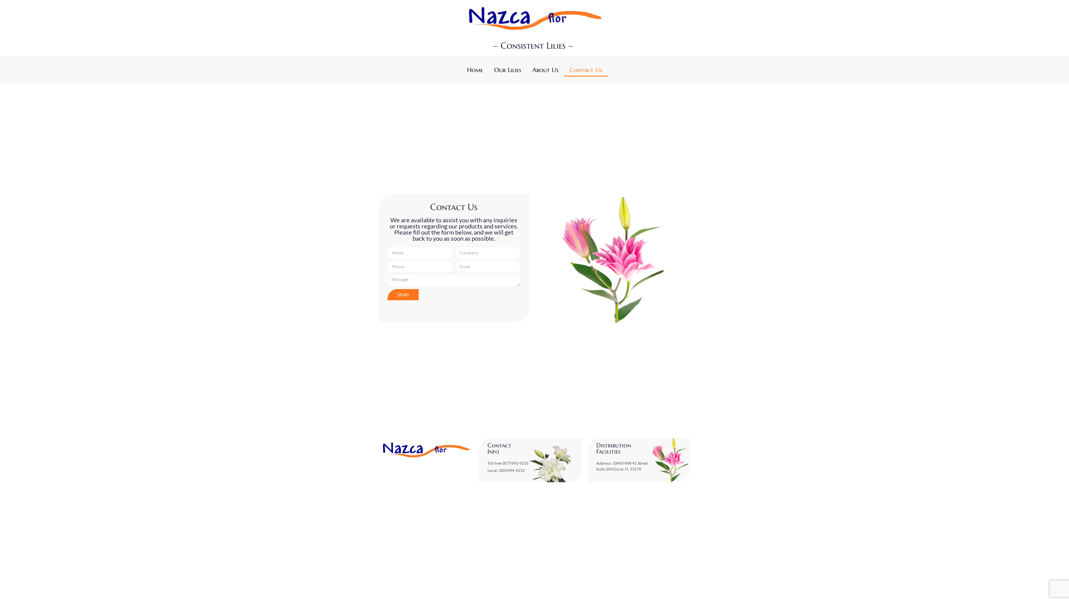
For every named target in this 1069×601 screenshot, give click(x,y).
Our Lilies (507, 70)
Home (475, 70)
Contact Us (586, 70)
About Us (545, 70)
